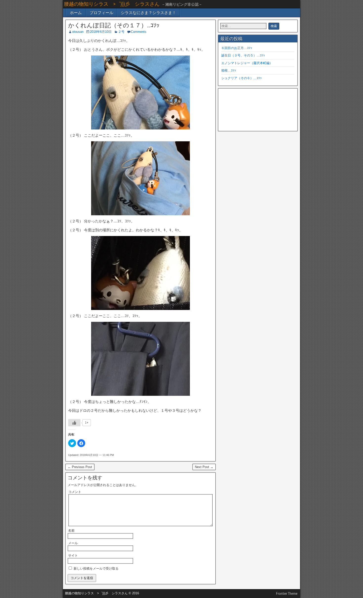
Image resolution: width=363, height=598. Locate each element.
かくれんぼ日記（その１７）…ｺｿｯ (113, 25)
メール (73, 543)
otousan (77, 32)
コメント (74, 492)
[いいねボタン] (74, 422)
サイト (73, 555)
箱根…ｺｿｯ (228, 70)
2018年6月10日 (101, 32)
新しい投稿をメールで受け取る (96, 568)
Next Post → (204, 467)
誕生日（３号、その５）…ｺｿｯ (243, 55)
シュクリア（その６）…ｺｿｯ (241, 78)
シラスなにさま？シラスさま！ (148, 12)
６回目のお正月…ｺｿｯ (236, 48)
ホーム (76, 12)
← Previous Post (80, 467)
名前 (71, 530)
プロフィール (101, 12)
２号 (121, 32)
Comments (138, 32)
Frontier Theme (287, 593)
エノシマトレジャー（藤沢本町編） (247, 63)
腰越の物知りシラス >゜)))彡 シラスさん (112, 4)
